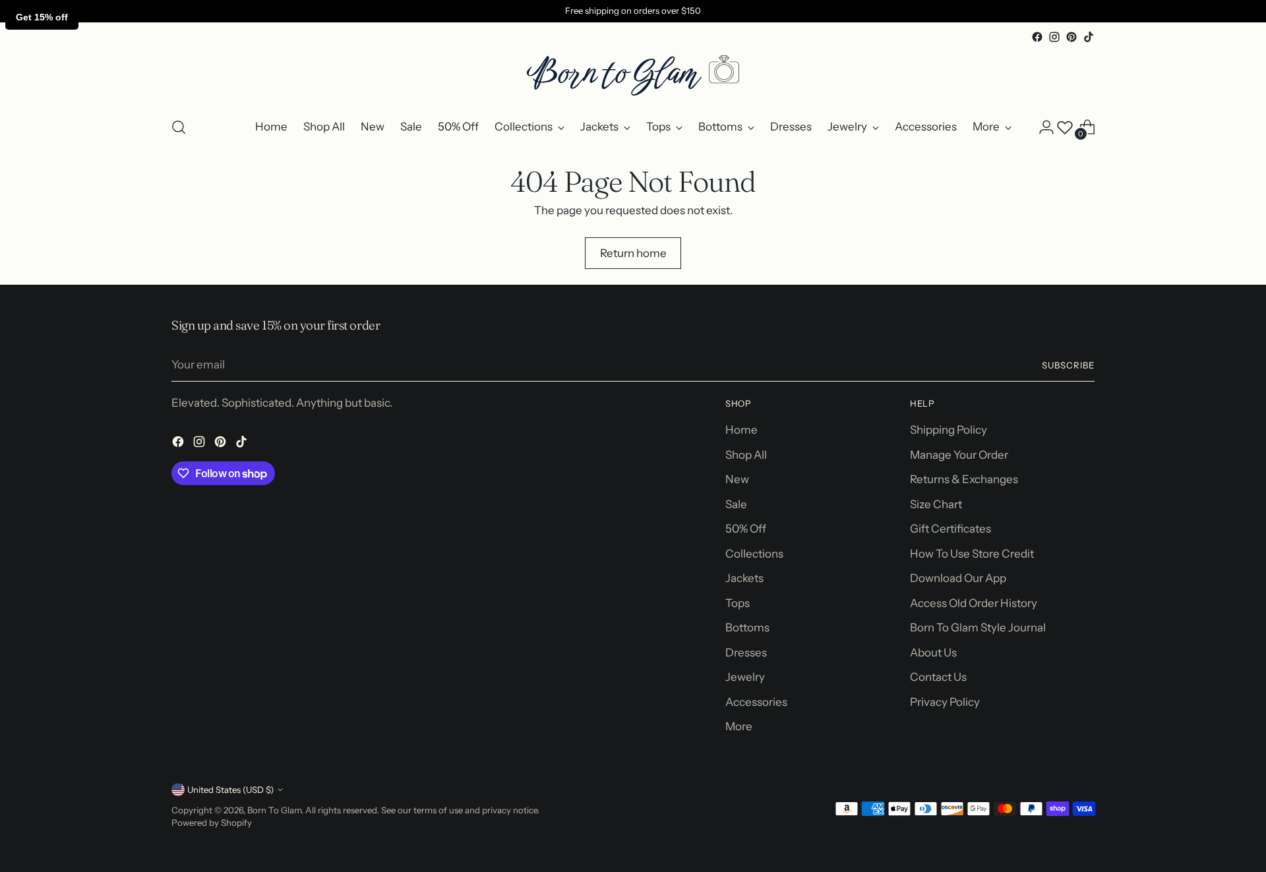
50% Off (745, 528)
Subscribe (1068, 365)
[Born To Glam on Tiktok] (1089, 37)
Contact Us (938, 676)
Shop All (746, 454)
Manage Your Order (959, 454)
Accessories (756, 702)
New (737, 479)
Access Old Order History (973, 603)
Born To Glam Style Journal (978, 627)
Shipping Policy (948, 429)
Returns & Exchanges (964, 479)
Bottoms (747, 627)
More (738, 726)
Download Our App (958, 578)
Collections (754, 553)
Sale (736, 504)
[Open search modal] (179, 127)
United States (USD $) (230, 789)
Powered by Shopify (211, 822)
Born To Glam (274, 810)
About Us (933, 652)
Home (741, 429)
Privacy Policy (945, 702)
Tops (737, 603)
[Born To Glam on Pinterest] (1071, 37)
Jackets (744, 578)
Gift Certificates (950, 528)
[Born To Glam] (633, 75)
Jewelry (745, 676)
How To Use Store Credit (972, 553)
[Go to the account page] (1046, 127)
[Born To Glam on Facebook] (1037, 37)
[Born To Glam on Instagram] (1054, 37)
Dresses (746, 652)
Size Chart (936, 504)
